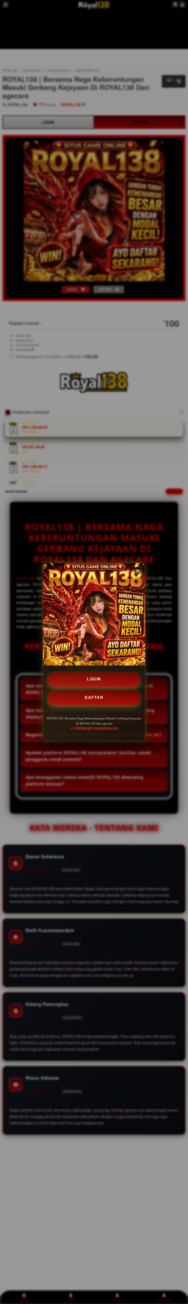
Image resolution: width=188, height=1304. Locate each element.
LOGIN (94, 679)
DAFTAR (94, 697)
